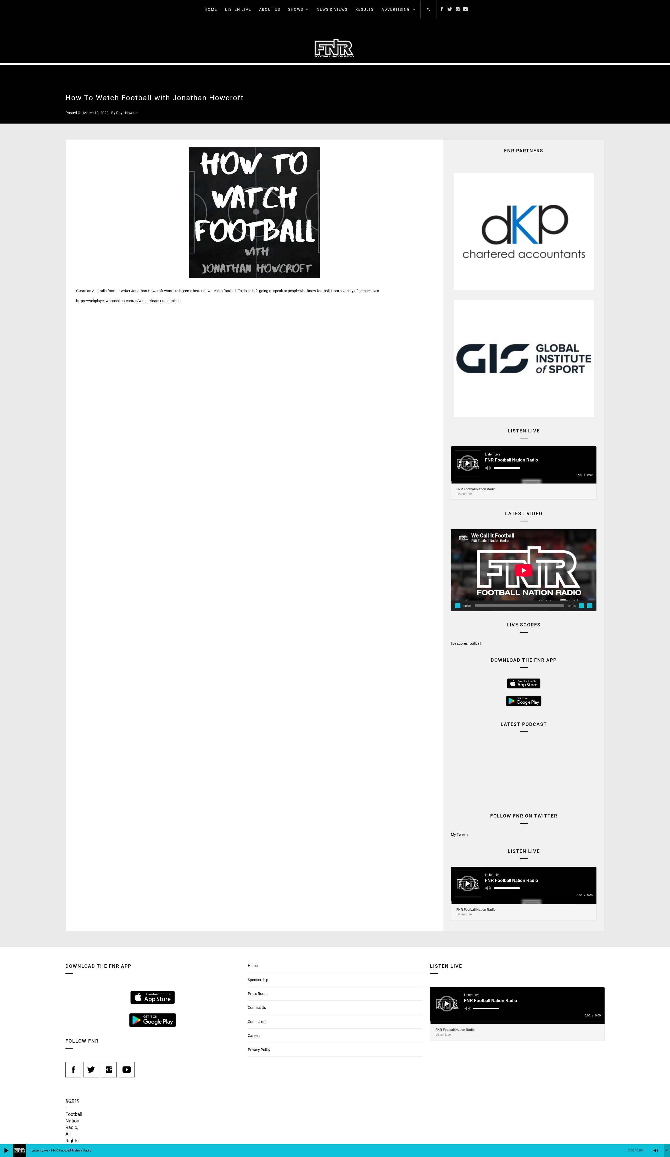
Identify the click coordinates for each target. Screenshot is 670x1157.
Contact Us (257, 1007)
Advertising (396, 9)
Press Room (257, 994)
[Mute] (488, 468)
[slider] (507, 468)
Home (211, 9)
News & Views (332, 9)
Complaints (257, 1022)
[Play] (468, 463)
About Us (269, 9)
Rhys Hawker (127, 113)
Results (364, 9)
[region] (523, 231)
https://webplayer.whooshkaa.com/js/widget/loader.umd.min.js (128, 301)
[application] (523, 464)
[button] (524, 231)
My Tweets (459, 834)
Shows (295, 9)
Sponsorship (258, 980)
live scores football (466, 643)
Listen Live (238, 9)
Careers (254, 1035)
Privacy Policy (259, 1050)
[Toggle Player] (667, 1150)
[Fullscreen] (589, 605)
